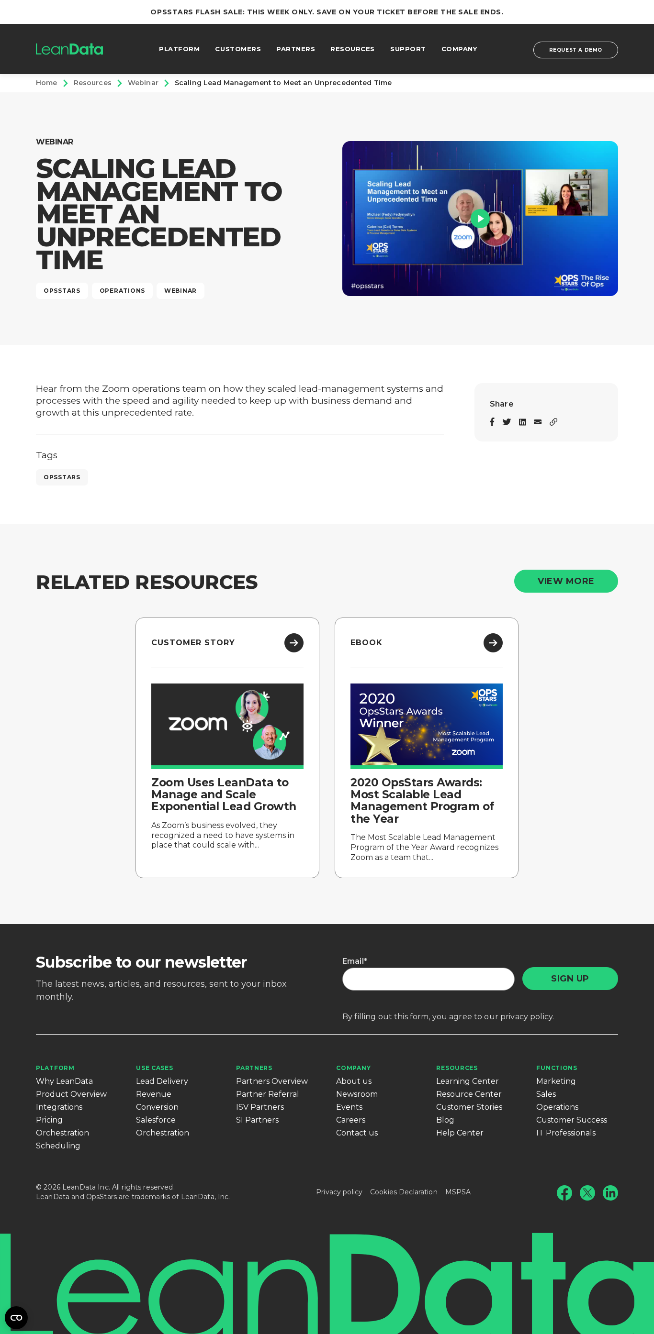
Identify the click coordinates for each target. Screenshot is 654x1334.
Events (349, 1107)
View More (566, 581)
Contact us (357, 1132)
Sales (546, 1094)
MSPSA (458, 1192)
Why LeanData (64, 1081)
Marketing (556, 1081)
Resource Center (469, 1094)
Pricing (49, 1120)
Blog (445, 1120)
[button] (480, 218)
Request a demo (575, 50)
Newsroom (357, 1094)
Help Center (460, 1132)
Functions (556, 1067)
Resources (456, 1067)
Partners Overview (272, 1081)
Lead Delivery (162, 1081)
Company (353, 1067)
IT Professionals (566, 1132)
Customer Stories (469, 1107)
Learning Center (467, 1081)
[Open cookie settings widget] (16, 1317)
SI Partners (257, 1120)
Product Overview (71, 1094)
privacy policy (526, 1016)
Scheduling (58, 1145)
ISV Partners (260, 1107)
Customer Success (571, 1120)
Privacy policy (339, 1192)
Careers (350, 1120)
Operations (557, 1107)
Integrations (59, 1107)
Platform (55, 1067)
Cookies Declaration (404, 1192)
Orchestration (62, 1132)
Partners (254, 1067)
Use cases (154, 1067)
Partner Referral (267, 1094)
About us (354, 1081)
